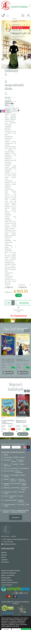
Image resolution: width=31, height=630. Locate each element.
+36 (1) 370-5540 (8, 541)
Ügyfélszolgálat (5, 578)
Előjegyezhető (17, 30)
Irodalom (22, 475)
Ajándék (15, 21)
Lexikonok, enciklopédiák (22, 480)
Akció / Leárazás (17, 27)
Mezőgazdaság (15, 483)
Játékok (6, 479)
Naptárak (6, 487)
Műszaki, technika (24, 484)
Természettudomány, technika (9, 505)
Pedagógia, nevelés (7, 492)
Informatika (14, 475)
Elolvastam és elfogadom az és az (16, 511)
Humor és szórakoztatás (19, 471)
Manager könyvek (6, 484)
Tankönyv (20, 496)
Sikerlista (15, 33)
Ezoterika (21, 464)
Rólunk (3, 557)
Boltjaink (4, 552)
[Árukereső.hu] (7, 608)
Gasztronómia (13, 468)
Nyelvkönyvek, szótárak (25, 488)
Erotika (15, 464)
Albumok (22, 457)
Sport (5, 496)
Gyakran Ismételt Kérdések (9, 582)
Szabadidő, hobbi (12, 496)
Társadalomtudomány (10, 500)
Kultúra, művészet (13, 480)
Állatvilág (6, 460)
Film (5, 468)
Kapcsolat (15, 39)
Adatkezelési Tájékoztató (8, 573)
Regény (14, 492)
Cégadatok (4, 559)
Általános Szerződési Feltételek (10, 570)
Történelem (20, 504)
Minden (6, 455)
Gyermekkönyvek (24, 468)
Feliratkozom (15, 517)
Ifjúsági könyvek (6, 476)
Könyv (14, 18)
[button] (6, 15)
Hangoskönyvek (8, 471)
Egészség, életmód (21, 460)
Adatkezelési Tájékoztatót (18, 512)
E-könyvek (14, 460)
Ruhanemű (21, 492)
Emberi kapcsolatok (7, 465)
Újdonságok (16, 24)
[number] (8, 302)
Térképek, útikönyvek (21, 501)
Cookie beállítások (6, 585)
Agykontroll (7, 457)
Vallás (27, 504)
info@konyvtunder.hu (9, 544)
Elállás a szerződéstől (7, 575)
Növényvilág (15, 487)
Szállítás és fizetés (18, 36)
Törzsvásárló (16, 42)
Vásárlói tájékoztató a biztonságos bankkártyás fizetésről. (15, 602)
